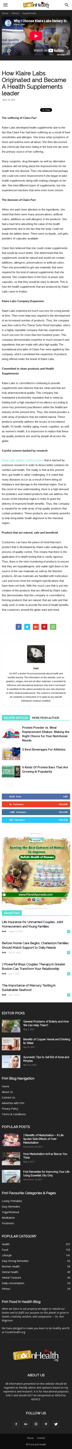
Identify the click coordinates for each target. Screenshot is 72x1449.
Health (6, 1244)
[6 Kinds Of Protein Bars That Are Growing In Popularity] (11, 771)
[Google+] (26, 1424)
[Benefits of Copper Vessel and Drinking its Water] (11, 1043)
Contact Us (8, 1097)
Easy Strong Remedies (15, 1261)
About (30, 1438)
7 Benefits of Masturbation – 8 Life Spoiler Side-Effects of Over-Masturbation (43, 1139)
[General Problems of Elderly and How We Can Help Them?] (11, 1026)
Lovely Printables (12, 1201)
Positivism (8, 1223)
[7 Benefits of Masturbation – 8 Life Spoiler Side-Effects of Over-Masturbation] (11, 1139)
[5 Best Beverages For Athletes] (11, 753)
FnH (36, 668)
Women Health (11, 1266)
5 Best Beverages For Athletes (44, 749)
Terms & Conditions (14, 1114)
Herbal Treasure (11, 1277)
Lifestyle (7, 1255)
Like (65, 796)
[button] (67, 5)
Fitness (6, 1288)
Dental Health (10, 1272)
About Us (7, 1092)
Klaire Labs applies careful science (23, 460)
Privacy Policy (10, 1108)
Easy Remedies (11, 1206)
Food (5, 1249)
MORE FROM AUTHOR (45, 717)
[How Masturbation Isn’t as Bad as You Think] (11, 1158)
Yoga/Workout (10, 1212)
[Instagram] (36, 1424)
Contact (41, 1438)
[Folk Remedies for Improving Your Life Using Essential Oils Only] (11, 1176)
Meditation (8, 1217)
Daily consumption (13, 1283)
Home (5, 13)
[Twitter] (56, 1424)
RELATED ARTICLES (16, 717)
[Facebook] (16, 1424)
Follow (63, 804)
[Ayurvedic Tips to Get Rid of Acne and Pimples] (11, 1061)
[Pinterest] (46, 1424)
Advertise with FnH (13, 1103)
